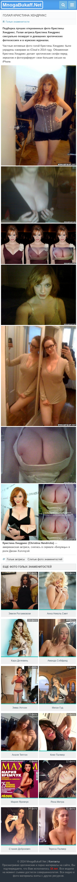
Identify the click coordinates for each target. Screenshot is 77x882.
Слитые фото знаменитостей (45, 559)
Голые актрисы (16, 559)
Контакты (54, 861)
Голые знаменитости (17, 21)
